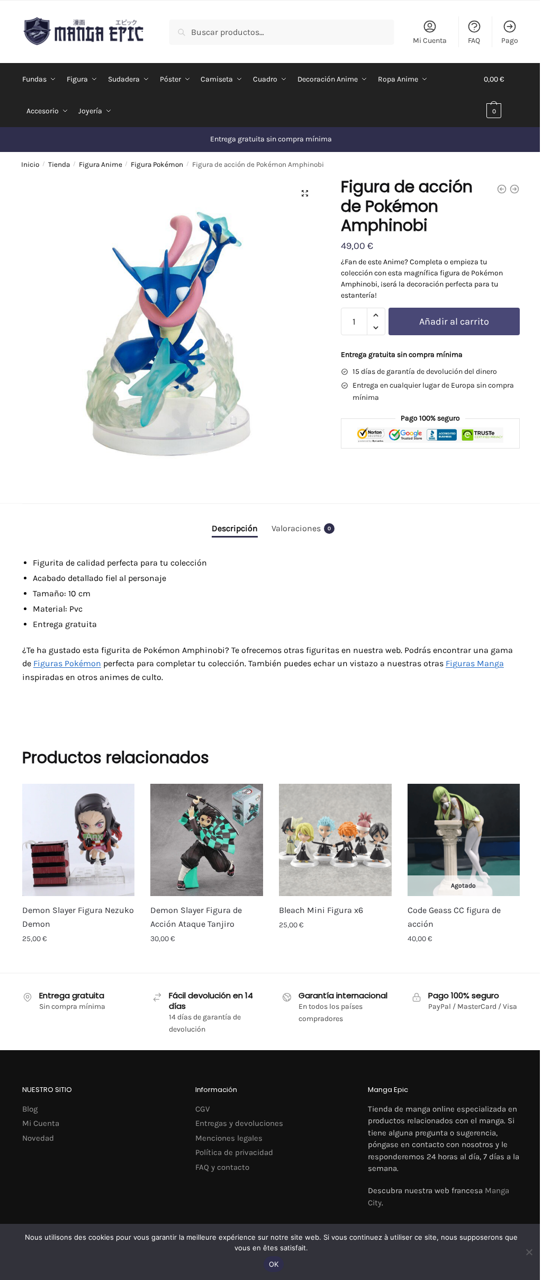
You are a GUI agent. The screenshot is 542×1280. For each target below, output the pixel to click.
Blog (30, 1109)
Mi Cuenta (430, 40)
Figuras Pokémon (67, 663)
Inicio (30, 164)
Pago (509, 40)
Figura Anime (100, 164)
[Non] (528, 1252)
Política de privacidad (234, 1152)
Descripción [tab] (235, 528)
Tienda (59, 164)
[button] (304, 193)
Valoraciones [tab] (301, 528)
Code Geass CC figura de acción (454, 917)
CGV (202, 1109)
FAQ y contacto (222, 1167)
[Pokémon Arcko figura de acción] (514, 189)
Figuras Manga (475, 663)
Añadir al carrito (454, 321)
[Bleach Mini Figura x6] (335, 840)
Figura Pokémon (157, 164)
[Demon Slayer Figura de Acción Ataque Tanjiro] (206, 840)
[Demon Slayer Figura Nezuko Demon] (78, 840)
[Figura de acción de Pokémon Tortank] (501, 189)
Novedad (38, 1138)
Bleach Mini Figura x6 (321, 910)
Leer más (463, 961)
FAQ (474, 40)
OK (274, 1264)
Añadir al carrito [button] (78, 961)
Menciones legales (229, 1138)
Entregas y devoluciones (239, 1123)
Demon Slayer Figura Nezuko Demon (78, 917)
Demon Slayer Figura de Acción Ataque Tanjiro (196, 917)
